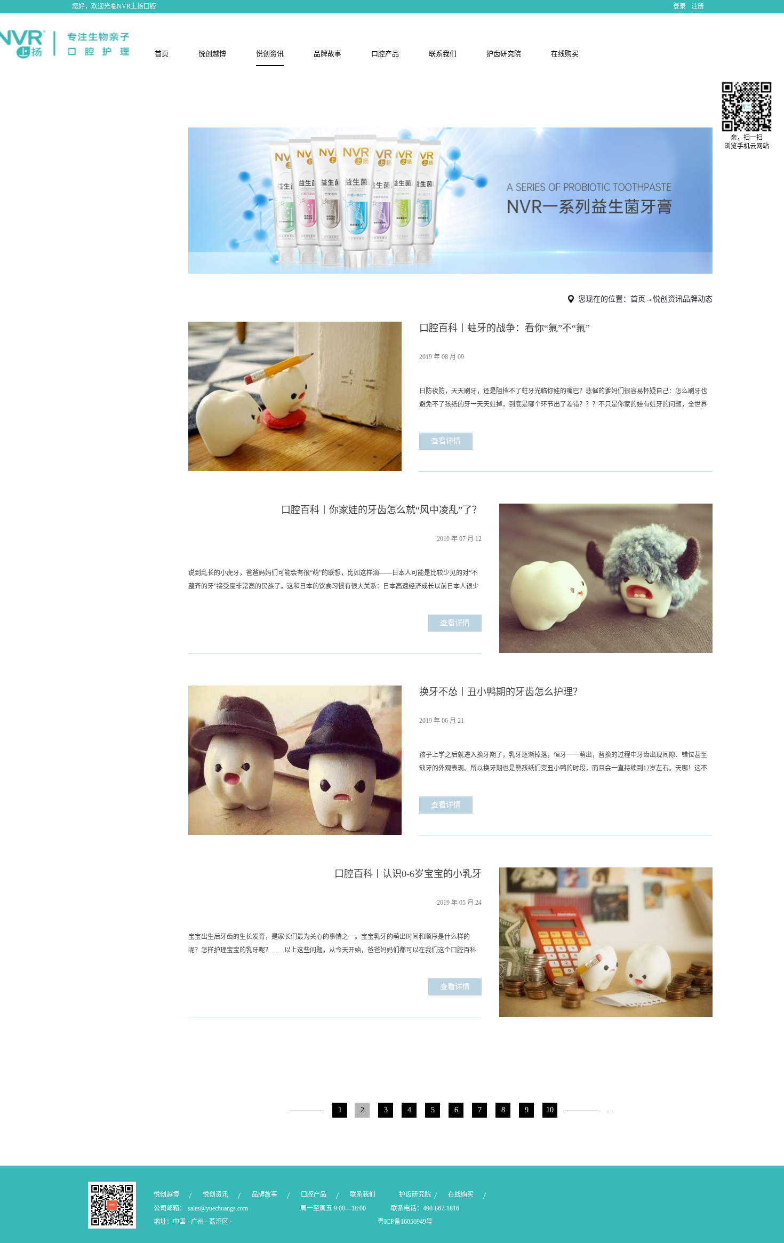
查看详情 (446, 441)
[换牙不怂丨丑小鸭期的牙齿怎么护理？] (295, 692)
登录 (679, 6)
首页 (162, 54)
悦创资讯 (668, 299)
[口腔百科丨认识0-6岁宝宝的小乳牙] (606, 874)
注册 (697, 6)
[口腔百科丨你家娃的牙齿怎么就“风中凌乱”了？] (606, 510)
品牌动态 (698, 299)
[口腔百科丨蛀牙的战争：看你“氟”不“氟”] (295, 328)
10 (550, 1110)
